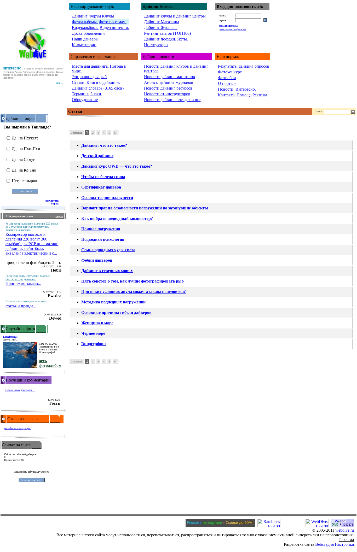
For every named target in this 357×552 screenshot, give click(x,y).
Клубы (108, 16)
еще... (59, 216)
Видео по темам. (114, 27)
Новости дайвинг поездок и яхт (172, 99)
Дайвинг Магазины (161, 22)
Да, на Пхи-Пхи (26, 148)
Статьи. (78, 82)
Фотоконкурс (230, 72)
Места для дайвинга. (90, 66)
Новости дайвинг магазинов (169, 76)
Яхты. (182, 39)
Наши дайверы (85, 39)
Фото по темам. (112, 22)
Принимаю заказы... (23, 283)
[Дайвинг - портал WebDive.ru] (33, 61)
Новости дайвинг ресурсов (168, 88)
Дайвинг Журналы (160, 27)
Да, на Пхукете (25, 138)
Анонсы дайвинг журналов (168, 82)
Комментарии (84, 45)
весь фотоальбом (50, 363)
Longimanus (10, 336)
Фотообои (227, 77)
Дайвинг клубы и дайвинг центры (175, 16)
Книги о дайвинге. (103, 82)
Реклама (259, 95)
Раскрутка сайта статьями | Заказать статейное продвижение (27, 277)
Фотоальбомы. (85, 22)
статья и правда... (20, 306)
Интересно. (245, 89)
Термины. (80, 94)
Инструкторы (156, 45)
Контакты (226, 95)
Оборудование (85, 99)
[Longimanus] (20, 366)
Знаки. (96, 94)
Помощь (244, 95)
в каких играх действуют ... (20, 390)
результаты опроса (52, 202)
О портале (227, 83)
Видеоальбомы (85, 27)
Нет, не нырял (24, 181)
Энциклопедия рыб (89, 76)
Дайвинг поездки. (160, 39)
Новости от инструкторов (167, 94)
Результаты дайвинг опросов (243, 66)
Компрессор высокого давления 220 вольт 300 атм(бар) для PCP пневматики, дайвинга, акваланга (31, 226)
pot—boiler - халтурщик (17, 428)
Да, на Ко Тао (24, 170)
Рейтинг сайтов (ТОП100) (167, 33)
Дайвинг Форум (86, 16)
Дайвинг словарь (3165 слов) (98, 88)
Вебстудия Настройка (334, 544)
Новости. (226, 89)
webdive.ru (344, 530)
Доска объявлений (88, 33)
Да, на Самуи (24, 159)
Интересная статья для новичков (25, 301)
